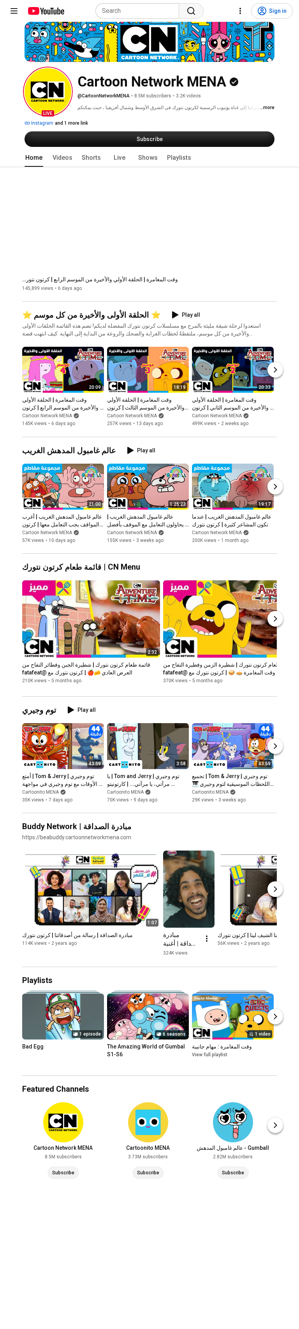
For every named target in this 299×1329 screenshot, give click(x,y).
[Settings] (240, 11)
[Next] (275, 370)
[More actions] (207, 938)
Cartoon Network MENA (47, 416)
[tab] (34, 157)
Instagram (41, 123)
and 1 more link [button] (71, 123)
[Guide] (14, 11)
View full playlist (209, 1054)
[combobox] (139, 11)
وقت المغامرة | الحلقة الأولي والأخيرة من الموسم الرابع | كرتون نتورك (100, 279)
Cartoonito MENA (40, 792)
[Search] (191, 11)
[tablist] (149, 157)
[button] (48, 91)
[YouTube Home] (46, 11)
